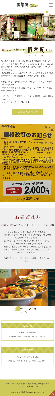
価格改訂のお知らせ (27, 332)
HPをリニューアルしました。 (27, 357)
